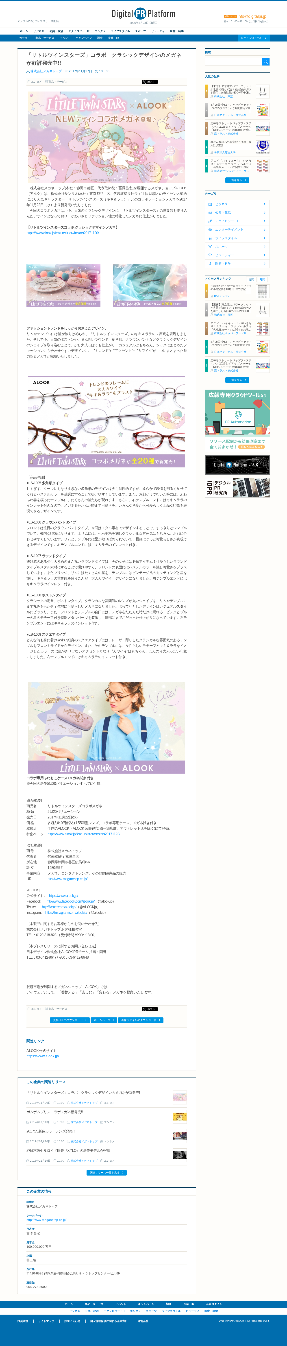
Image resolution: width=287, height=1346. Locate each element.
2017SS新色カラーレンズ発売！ (51, 1131)
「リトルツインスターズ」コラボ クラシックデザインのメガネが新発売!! (83, 1093)
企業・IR (113, 37)
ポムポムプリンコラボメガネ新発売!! (54, 1112)
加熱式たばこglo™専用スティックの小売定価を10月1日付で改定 (231, 287)
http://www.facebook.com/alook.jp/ (70, 901)
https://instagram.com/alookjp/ (66, 912)
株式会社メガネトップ (46, 71)
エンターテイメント (229, 229)
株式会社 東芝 (223, 96)
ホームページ (102, 1020)
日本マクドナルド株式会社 (230, 115)
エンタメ (100, 31)
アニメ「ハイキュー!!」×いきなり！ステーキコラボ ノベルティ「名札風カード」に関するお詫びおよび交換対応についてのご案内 (231, 165)
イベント (65, 37)
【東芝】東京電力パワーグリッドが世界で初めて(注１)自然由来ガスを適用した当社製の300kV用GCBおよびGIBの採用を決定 (231, 91)
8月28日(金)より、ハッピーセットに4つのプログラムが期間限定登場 (231, 106)
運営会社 (143, 1321)
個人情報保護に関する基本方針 (109, 1321)
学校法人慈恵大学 (225, 152)
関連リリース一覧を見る (105, 1172)
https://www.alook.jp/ (63, 896)
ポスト (151, 81)
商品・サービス (44, 37)
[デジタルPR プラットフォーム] (143, 18)
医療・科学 (177, 31)
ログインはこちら (252, 37)
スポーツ (140, 31)
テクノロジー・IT (78, 31)
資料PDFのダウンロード (68, 1020)
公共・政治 (56, 31)
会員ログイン (214, 1304)
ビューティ (158, 31)
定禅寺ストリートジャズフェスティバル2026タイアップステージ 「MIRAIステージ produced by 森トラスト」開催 (232, 128)
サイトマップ (46, 1321)
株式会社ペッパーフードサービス (234, 170)
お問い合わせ (72, 1321)
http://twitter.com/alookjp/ (59, 907)
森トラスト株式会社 (226, 133)
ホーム (24, 31)
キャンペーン (84, 37)
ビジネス (38, 31)
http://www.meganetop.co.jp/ (67, 879)
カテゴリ (24, 37)
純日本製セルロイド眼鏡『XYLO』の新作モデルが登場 (68, 1150)
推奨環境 (22, 1321)
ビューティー (224, 255)
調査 (100, 37)
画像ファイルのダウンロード (138, 1020)
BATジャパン (222, 296)
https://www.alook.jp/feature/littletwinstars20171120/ (62, 233)
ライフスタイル (120, 31)
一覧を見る (235, 180)
